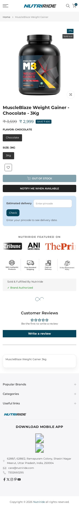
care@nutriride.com (21, 468)
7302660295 (16, 472)
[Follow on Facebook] (4, 479)
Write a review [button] (39, 333)
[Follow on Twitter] (8, 479)
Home (6, 17)
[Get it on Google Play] (39, 438)
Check (13, 212)
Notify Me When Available (39, 188)
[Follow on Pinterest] (15, 479)
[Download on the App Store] (39, 448)
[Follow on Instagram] (11, 479)
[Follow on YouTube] (19, 479)
